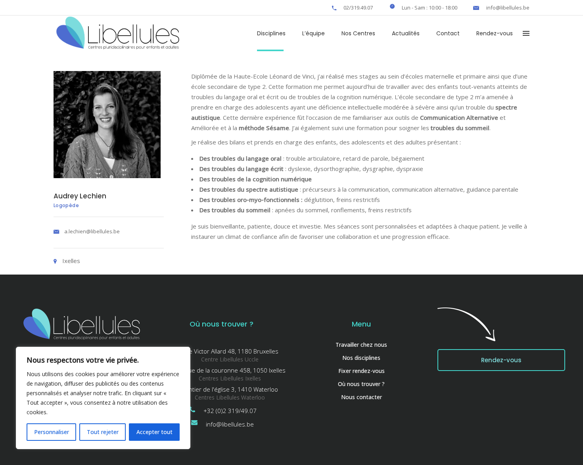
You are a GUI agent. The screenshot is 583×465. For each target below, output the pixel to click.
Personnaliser (51, 432)
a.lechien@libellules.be (92, 231)
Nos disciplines (361, 357)
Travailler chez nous (361, 344)
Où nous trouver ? (361, 384)
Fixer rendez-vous (361, 371)
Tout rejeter (103, 432)
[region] (103, 398)
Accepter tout (154, 432)
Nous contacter (361, 397)
